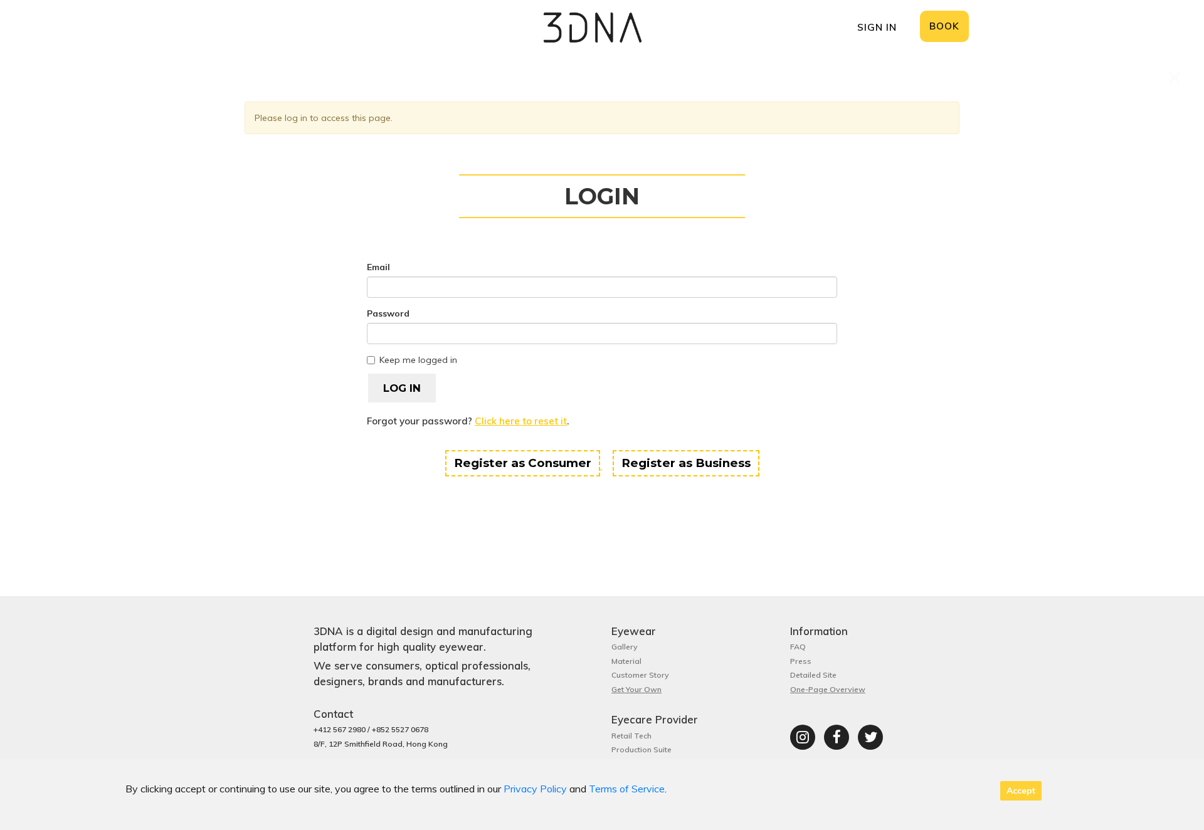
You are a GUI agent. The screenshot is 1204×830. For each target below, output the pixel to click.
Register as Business (686, 463)
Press (800, 661)
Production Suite (641, 749)
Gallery (624, 646)
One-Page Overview (827, 689)
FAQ (798, 646)
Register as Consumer (522, 463)
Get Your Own (636, 689)
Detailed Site (813, 675)
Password (388, 313)
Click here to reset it (521, 421)
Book (944, 26)
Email (378, 267)
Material (626, 661)
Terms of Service (627, 788)
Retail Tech (631, 735)
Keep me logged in (418, 359)
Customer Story (640, 675)
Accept (1020, 790)
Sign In (877, 27)
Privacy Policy (535, 788)
